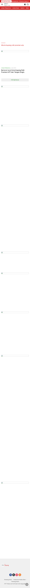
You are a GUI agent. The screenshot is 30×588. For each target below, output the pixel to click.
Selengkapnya (15, 80)
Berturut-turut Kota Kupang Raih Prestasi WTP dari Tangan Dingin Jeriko (12, 72)
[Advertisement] (15, 26)
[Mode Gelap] (25, 4)
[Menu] (2, 4)
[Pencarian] (28, 4)
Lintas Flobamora (5, 68)
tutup (3, 565)
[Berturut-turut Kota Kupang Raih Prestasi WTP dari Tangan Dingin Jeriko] (15, 58)
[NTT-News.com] (8, 4)
